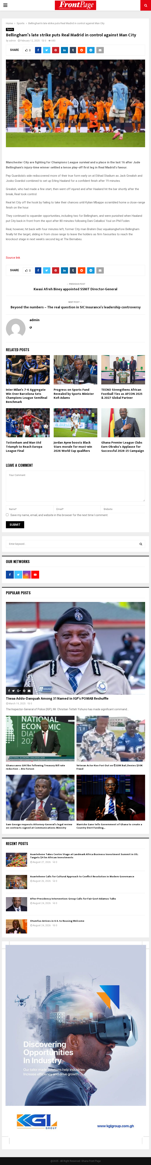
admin (12, 40)
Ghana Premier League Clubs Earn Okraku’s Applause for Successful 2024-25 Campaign (122, 447)
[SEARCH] (141, 544)
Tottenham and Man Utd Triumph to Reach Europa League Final (24, 447)
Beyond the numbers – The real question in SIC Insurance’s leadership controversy (76, 307)
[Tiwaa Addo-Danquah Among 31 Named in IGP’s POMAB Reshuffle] (75, 648)
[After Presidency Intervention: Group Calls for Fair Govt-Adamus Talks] (16, 904)
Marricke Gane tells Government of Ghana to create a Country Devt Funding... (109, 826)
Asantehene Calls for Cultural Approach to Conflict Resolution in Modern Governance (82, 876)
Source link (13, 257)
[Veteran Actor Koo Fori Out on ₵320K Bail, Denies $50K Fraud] (110, 739)
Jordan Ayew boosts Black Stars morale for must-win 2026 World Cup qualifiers (73, 447)
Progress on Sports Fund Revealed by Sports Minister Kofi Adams (74, 394)
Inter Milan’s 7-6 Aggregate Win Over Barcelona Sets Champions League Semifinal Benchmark (26, 396)
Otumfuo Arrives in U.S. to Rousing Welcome (57, 921)
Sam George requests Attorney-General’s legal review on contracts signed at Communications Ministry (39, 826)
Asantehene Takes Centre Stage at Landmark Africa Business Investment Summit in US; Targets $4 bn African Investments (84, 856)
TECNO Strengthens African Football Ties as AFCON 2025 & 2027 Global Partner (121, 394)
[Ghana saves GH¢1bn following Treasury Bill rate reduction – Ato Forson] (40, 739)
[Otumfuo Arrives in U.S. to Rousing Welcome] (16, 926)
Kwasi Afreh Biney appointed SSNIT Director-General (75, 289)
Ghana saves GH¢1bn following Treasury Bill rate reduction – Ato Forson (35, 767)
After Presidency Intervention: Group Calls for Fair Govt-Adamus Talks (73, 899)
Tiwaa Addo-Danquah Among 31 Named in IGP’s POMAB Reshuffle (57, 699)
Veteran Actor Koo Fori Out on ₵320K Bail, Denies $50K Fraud (109, 767)
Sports (10, 29)
